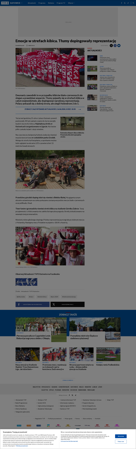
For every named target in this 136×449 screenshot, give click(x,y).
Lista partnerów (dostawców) (69, 441)
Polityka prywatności (22, 446)
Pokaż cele (121, 441)
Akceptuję (121, 436)
